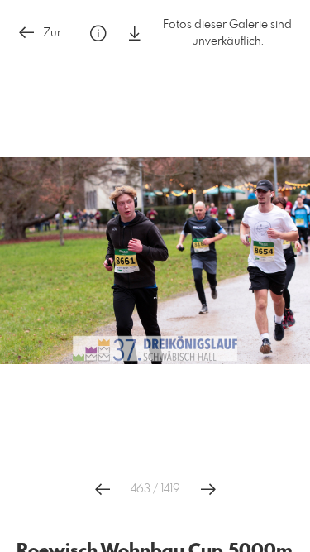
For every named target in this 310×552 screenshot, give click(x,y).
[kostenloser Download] (135, 33)
